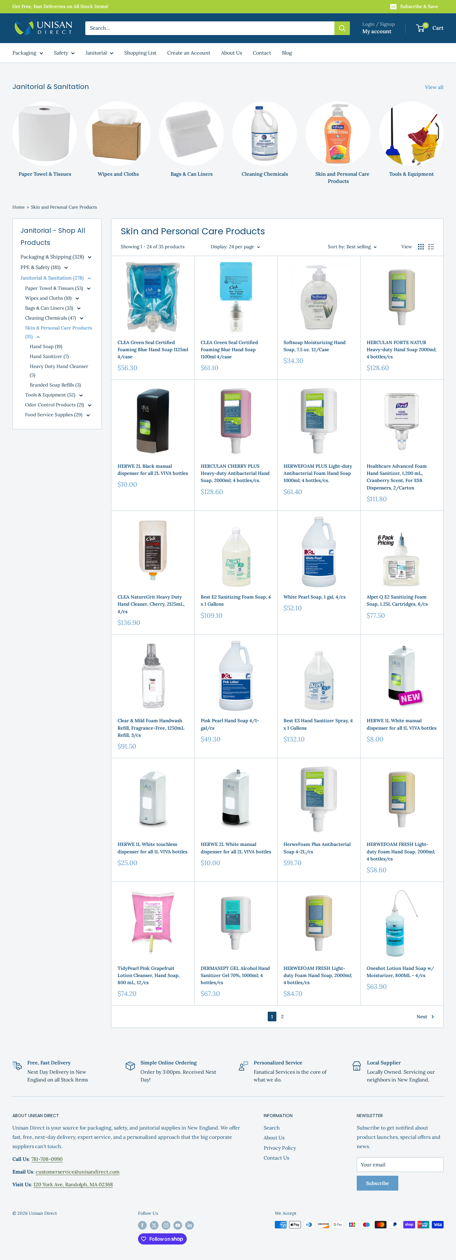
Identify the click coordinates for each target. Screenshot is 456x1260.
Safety (61, 53)
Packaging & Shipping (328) (52, 257)
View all (435, 87)
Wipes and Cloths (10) (49, 298)
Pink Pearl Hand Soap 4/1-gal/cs (230, 724)
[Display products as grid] (421, 247)
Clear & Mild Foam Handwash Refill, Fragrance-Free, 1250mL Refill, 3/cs (151, 728)
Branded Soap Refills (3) (55, 385)
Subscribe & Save (419, 6)
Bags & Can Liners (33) (49, 308)
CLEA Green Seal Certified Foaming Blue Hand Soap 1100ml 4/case (229, 349)
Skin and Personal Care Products (64, 207)
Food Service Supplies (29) (54, 415)
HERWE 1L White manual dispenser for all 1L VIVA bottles (401, 724)
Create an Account (188, 53)
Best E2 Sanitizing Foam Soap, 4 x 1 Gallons (236, 600)
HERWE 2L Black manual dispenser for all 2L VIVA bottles (153, 469)
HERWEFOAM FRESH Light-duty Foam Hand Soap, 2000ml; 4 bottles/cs (401, 851)
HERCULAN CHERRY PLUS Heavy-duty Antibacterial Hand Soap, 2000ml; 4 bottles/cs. (235, 473)
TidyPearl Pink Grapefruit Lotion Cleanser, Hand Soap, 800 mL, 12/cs (149, 975)
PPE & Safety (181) (41, 267)
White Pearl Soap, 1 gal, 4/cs (315, 597)
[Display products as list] (431, 247)
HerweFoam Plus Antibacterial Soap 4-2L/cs (317, 847)
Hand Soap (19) (46, 346)
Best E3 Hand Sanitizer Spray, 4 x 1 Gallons (318, 724)
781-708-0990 (47, 1159)
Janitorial (96, 53)
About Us (231, 53)
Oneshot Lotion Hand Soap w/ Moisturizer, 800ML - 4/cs (400, 971)
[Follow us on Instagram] (166, 1225)
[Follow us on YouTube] (177, 1225)
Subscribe (377, 1183)
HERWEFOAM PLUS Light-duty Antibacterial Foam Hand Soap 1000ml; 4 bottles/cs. (318, 473)
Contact (262, 53)
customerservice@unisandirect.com (77, 1172)
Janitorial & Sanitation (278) (52, 278)
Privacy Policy (280, 1148)
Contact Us (276, 1158)
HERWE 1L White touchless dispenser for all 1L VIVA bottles (152, 847)
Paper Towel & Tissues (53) (54, 288)
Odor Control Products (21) (55, 405)
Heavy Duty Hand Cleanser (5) (59, 370)
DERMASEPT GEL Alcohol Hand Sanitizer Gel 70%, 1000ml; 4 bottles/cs (235, 975)
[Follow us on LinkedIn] (189, 1225)
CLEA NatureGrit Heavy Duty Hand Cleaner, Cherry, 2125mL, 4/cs (151, 604)
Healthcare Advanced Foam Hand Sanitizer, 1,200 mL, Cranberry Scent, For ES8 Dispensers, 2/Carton (397, 477)
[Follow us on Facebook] (142, 1225)
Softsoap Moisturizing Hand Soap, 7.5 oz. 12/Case (315, 345)
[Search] (342, 28)
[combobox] (209, 28)
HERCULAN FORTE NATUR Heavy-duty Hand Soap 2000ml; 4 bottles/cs (401, 349)
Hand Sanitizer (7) (49, 356)
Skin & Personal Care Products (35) (58, 332)
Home (18, 207)
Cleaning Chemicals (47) (51, 318)
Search (272, 1128)
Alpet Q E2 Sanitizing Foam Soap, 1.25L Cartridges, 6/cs (397, 600)
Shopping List (140, 53)
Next (422, 1016)
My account (376, 31)
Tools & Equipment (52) (51, 395)
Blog (287, 53)
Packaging (24, 53)
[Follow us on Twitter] (154, 1225)
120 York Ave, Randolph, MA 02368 (73, 1184)
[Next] (443, 136)
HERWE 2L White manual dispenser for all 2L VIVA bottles (236, 847)
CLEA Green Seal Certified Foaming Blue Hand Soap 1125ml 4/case (153, 349)
